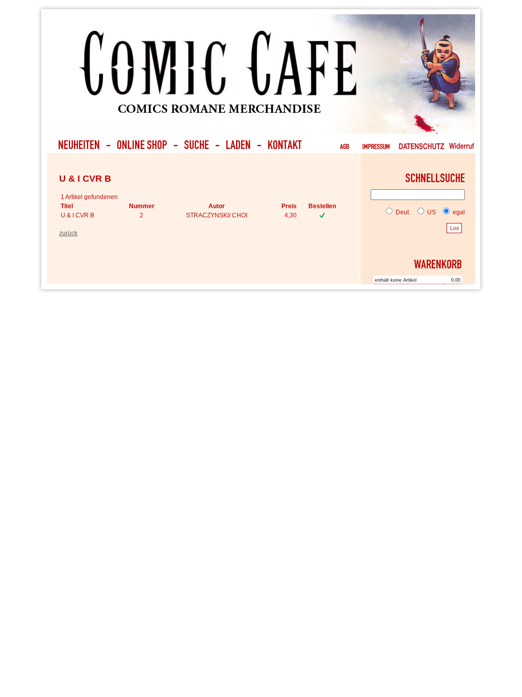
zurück (68, 233)
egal (458, 212)
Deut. (402, 212)
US (431, 212)
